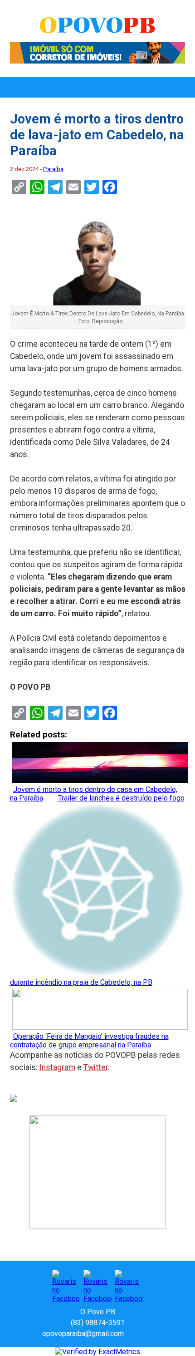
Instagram (57, 1067)
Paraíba (53, 169)
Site (146, 1333)
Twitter (95, 1067)
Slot (132, 1333)
